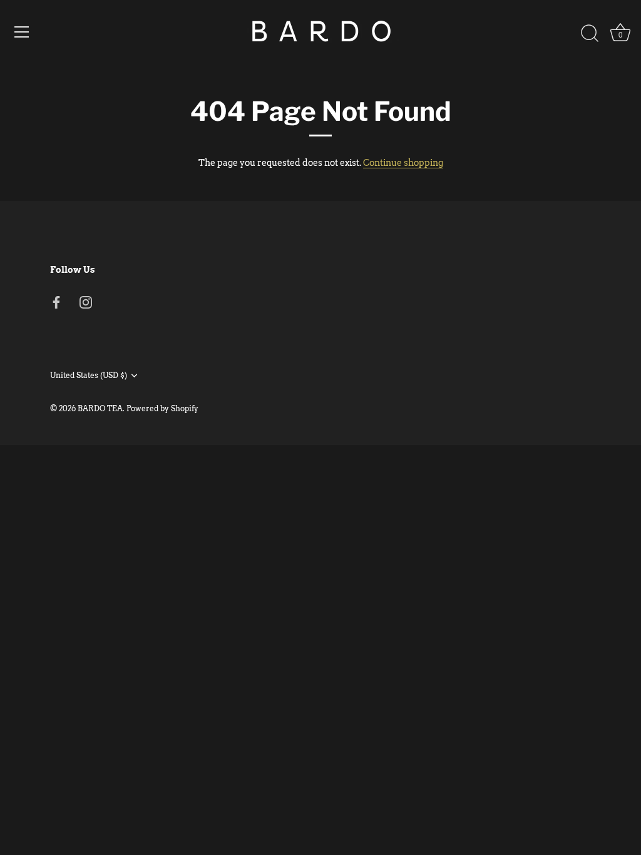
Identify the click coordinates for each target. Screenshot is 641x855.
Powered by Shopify (162, 408)
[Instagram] (85, 302)
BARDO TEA (100, 408)
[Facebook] (56, 302)
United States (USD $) (88, 375)
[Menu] (22, 32)
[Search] (589, 34)
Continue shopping (403, 163)
